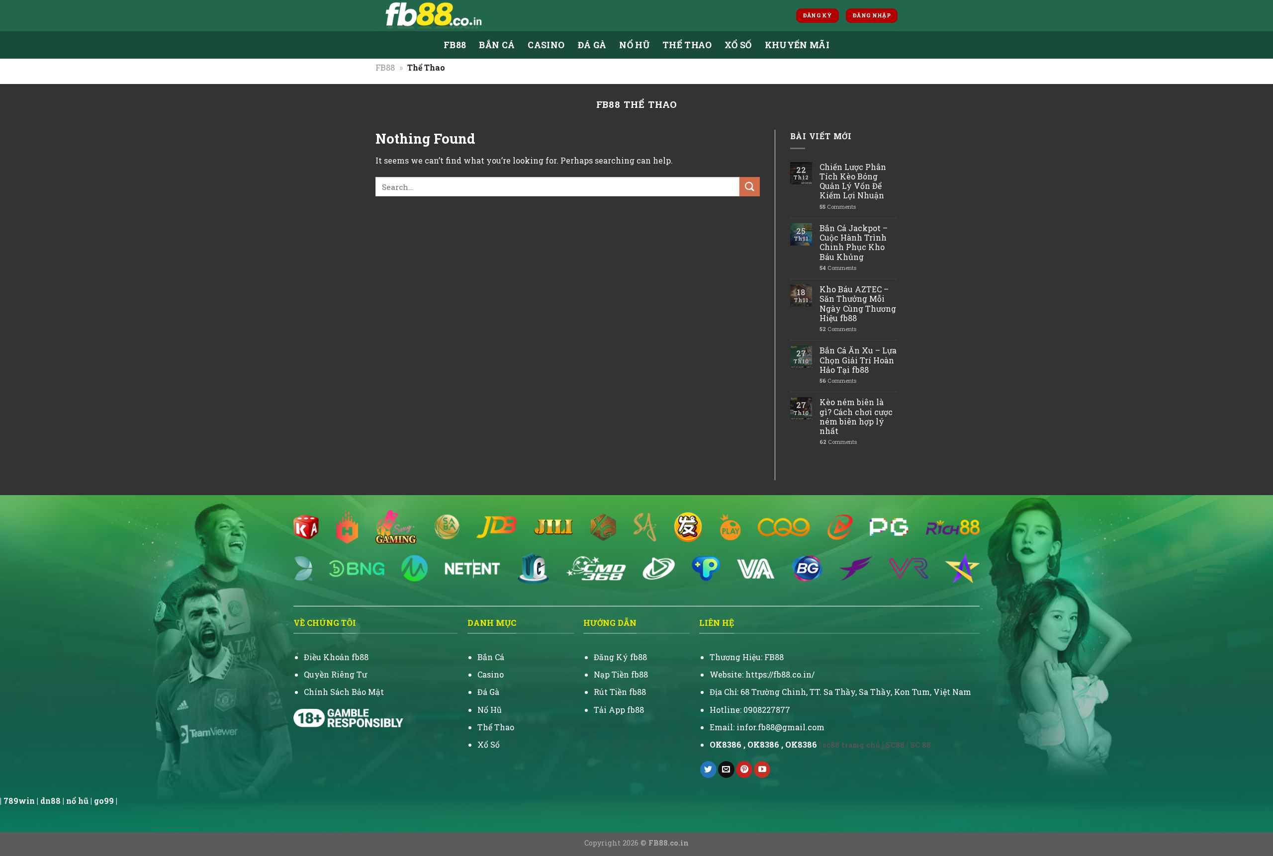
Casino (546, 45)
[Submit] (749, 186)
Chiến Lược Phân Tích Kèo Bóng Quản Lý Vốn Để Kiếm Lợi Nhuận (852, 181)
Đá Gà (592, 45)
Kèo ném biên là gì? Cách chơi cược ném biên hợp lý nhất (856, 416)
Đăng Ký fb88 (620, 657)
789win (19, 800)
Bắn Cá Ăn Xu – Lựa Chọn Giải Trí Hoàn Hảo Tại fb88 (858, 359)
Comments (837, 206)
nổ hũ (77, 800)
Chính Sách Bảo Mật (344, 691)
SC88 (895, 745)
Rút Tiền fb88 (620, 691)
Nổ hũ (634, 45)
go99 (104, 800)
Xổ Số (738, 45)
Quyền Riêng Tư (335, 674)
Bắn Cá (497, 45)
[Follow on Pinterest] (744, 769)
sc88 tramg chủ (851, 745)
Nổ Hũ (489, 709)
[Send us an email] (726, 769)
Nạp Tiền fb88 (621, 674)
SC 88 (920, 745)
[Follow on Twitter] (708, 769)
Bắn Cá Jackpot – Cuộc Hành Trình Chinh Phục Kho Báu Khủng (853, 242)
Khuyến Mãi (797, 45)
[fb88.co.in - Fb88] (476, 15)
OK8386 (763, 744)
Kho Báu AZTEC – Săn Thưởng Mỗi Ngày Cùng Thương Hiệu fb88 (857, 303)
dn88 (50, 800)
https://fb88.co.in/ (780, 674)
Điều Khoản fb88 (336, 657)
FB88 (455, 45)
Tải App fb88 (619, 709)
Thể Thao (687, 45)
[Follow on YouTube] (762, 769)
